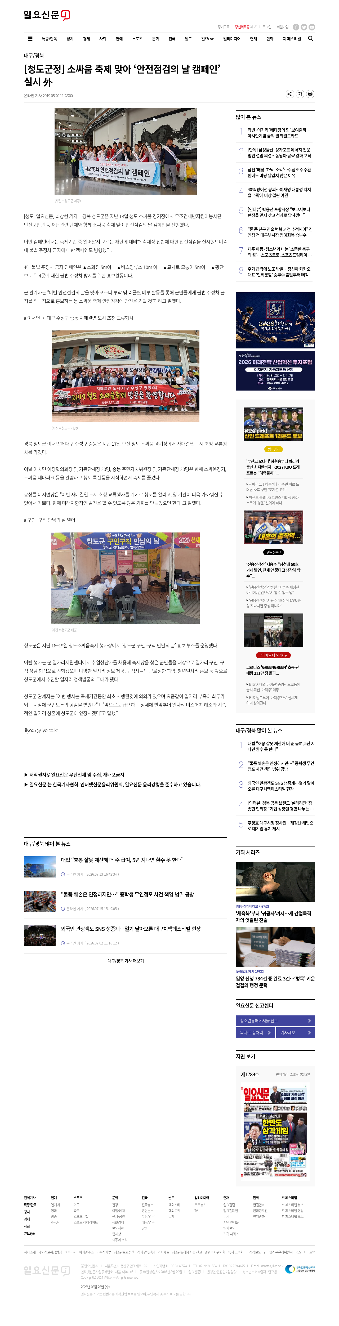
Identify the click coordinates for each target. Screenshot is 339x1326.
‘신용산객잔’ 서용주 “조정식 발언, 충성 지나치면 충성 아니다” (273, 603)
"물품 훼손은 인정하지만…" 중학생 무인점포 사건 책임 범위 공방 (127, 894)
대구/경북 (34, 55)
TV (196, 1210)
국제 (171, 1216)
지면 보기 (245, 1056)
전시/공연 (118, 1216)
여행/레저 (118, 1210)
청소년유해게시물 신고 (259, 1020)
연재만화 (259, 1216)
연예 (54, 1197)
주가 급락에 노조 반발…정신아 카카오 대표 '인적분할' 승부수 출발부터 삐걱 (279, 271)
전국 (145, 1197)
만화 (256, 1197)
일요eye (29, 1233)
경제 (27, 1218)
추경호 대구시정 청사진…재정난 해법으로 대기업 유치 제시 (280, 825)
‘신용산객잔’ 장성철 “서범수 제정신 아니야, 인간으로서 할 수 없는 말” (272, 589)
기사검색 (309, 39)
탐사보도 (229, 1227)
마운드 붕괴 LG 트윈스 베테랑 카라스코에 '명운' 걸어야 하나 (272, 500)
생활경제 (118, 1222)
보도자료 (118, 1227)
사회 (27, 1226)
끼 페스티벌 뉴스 (293, 1204)
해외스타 (174, 1204)
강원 (145, 1227)
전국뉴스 (147, 1204)
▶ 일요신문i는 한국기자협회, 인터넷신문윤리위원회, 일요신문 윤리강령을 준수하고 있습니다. (112, 784)
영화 (54, 1210)
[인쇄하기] (310, 94)
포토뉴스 (200, 1204)
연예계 (55, 1204)
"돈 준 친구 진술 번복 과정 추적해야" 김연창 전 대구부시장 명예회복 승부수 (280, 232)
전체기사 (29, 1197)
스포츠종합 (81, 1216)
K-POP (55, 1222)
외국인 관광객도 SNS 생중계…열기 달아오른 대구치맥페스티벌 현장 (130, 929)
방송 (54, 1216)
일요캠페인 (230, 1210)
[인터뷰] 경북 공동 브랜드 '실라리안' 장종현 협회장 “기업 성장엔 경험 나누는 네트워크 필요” (281, 806)
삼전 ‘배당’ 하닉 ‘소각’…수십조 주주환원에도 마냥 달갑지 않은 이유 (279, 172)
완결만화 (259, 1204)
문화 (115, 1197)
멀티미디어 (201, 1197)
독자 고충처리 (251, 1032)
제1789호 (250, 1074)
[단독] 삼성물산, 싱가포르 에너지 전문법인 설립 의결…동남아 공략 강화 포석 (279, 152)
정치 (27, 1211)
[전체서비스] (30, 39)
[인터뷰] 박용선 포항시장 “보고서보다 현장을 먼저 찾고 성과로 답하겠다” (279, 212)
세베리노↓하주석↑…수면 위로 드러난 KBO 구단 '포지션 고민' (272, 486)
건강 (115, 1204)
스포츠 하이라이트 (86, 1222)
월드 (171, 1197)
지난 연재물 (231, 1222)
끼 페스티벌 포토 (293, 1216)
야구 (76, 1204)
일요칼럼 (229, 1204)
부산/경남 (148, 1216)
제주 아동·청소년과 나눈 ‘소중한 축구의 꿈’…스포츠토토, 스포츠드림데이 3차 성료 (279, 252)
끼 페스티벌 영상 (293, 1210)
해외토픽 (174, 1210)
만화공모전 (260, 1210)
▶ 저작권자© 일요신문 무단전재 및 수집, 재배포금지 (74, 774)
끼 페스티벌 (289, 1197)
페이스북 (296, 27)
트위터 (304, 27)
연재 (226, 1197)
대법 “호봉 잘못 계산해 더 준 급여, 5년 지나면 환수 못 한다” (122, 860)
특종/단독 (30, 1204)
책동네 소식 (119, 1239)
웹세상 (116, 1233)
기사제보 (287, 1032)
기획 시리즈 (248, 852)
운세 (226, 1216)
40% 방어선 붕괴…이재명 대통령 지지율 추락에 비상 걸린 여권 (279, 192)
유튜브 (312, 27)
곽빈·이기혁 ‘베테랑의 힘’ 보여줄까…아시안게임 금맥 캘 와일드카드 (279, 132)
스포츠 (78, 1197)
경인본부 (147, 1210)
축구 (76, 1210)
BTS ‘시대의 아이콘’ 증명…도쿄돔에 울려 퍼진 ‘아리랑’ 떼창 (273, 687)
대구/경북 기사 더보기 (126, 960)
